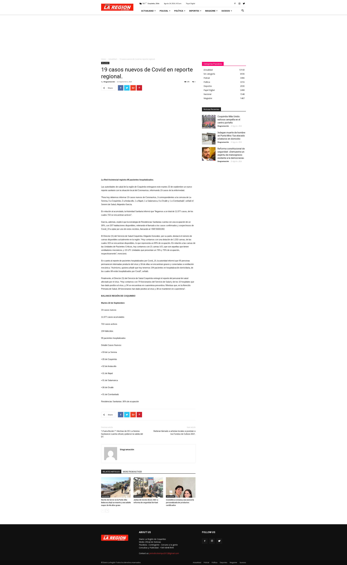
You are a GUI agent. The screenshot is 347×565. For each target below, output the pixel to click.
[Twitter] (244, 3)
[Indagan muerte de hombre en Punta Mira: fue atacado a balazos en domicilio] (209, 138)
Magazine (210, 10)
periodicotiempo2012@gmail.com (164, 553)
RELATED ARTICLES (111, 472)
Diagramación (109, 82)
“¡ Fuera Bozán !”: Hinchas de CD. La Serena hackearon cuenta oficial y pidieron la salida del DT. (122, 434)
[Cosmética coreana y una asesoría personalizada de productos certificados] (180, 487)
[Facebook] (235, 3)
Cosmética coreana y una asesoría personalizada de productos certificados (180, 502)
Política (178, 10)
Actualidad (147, 10)
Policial (164, 10)
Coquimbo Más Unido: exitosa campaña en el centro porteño (229, 119)
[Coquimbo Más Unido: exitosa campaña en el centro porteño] (209, 121)
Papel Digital (190, 3)
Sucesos (225, 10)
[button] (242, 11)
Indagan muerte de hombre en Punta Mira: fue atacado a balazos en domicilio (231, 135)
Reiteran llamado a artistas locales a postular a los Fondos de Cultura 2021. (174, 432)
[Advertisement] (173, 35)
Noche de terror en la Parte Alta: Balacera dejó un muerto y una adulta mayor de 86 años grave (116, 502)
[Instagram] (239, 3)
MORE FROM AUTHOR (132, 472)
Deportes (194, 10)
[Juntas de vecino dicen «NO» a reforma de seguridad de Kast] (148, 487)
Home (103, 59)
